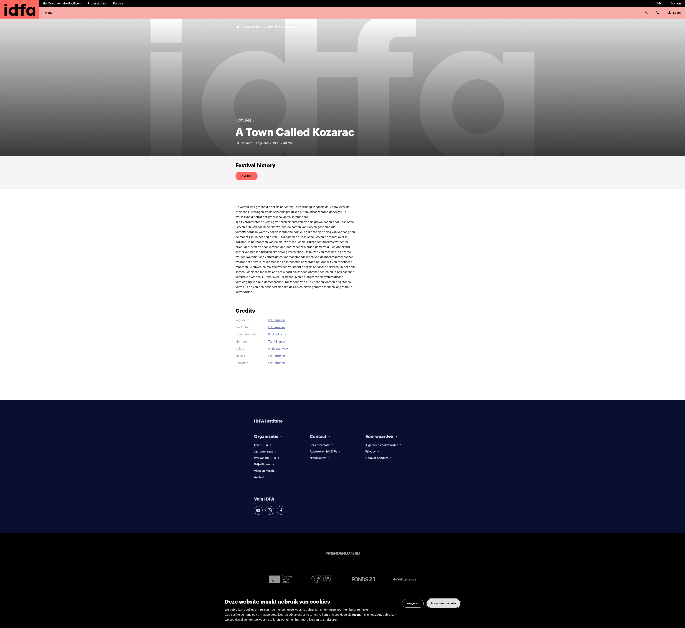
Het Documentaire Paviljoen (62, 3)
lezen (356, 614)
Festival (118, 3)
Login (677, 12)
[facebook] (281, 510)
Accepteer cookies (443, 603)
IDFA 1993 (246, 176)
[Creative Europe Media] (280, 579)
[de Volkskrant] (404, 579)
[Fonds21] (363, 579)
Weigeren (413, 603)
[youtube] (258, 510)
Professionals (97, 3)
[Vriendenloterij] (342, 553)
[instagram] (269, 510)
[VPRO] (321, 579)
